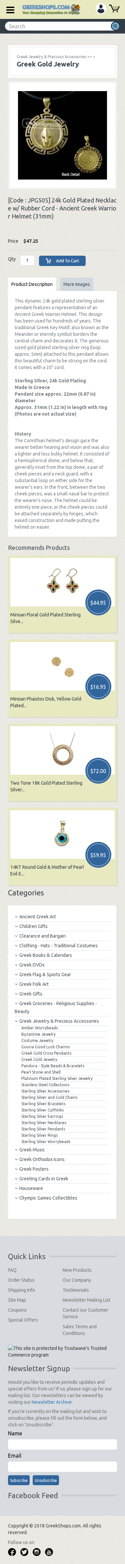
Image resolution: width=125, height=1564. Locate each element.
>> (54, 57)
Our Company (77, 1280)
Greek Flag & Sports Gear (45, 974)
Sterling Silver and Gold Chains (49, 1097)
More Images (76, 284)
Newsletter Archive (52, 1402)
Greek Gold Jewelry (39, 1059)
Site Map (17, 1300)
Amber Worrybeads (39, 1028)
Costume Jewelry (37, 1040)
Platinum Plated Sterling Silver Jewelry (57, 1078)
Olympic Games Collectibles (48, 1198)
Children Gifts (33, 926)
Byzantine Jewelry (38, 1034)
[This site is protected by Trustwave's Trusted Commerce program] (62, 1351)
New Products (77, 1270)
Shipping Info (21, 1290)
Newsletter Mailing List (86, 1300)
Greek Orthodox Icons (42, 1159)
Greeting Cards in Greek (43, 1178)
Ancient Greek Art (37, 916)
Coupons (17, 1310)
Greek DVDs (32, 965)
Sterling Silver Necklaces (43, 1122)
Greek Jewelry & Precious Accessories (59, 1021)
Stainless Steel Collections (45, 1085)
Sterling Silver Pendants (43, 1129)
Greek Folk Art (34, 984)
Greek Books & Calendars (45, 955)
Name (15, 1433)
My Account (101, 8)
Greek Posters (34, 1169)
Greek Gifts (30, 993)
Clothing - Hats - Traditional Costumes (58, 945)
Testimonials (76, 1290)
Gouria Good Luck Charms (45, 1047)
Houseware (31, 1188)
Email (14, 1455)
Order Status (21, 1280)
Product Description (32, 284)
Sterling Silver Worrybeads (45, 1141)
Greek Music (32, 1149)
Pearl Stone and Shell (41, 1072)
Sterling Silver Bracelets (43, 1104)
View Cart (114, 9)
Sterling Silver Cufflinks (42, 1110)
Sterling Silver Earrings (42, 1116)
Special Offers (23, 1320)
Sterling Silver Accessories (45, 1091)
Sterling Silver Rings (39, 1135)
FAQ (12, 1270)
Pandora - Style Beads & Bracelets (52, 1066)
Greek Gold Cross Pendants (46, 1053)
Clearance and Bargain (42, 936)
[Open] (8, 9)
